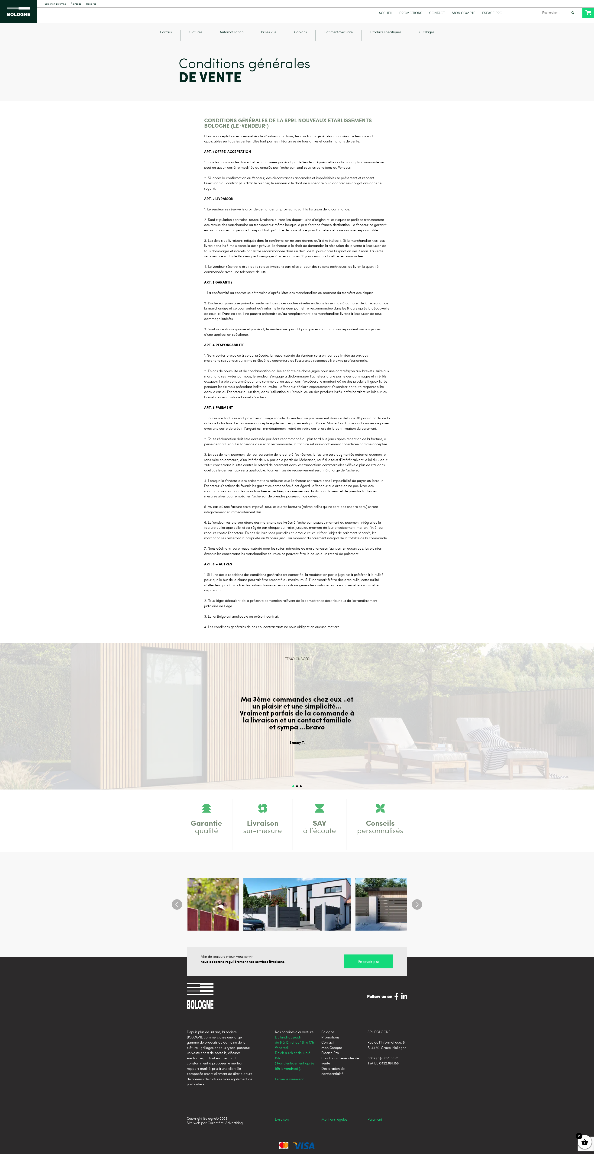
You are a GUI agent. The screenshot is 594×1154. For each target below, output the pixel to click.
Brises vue (268, 32)
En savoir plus (368, 961)
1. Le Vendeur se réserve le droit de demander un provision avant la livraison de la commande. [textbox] (277, 209)
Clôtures (195, 32)
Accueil (385, 13)
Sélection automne (55, 4)
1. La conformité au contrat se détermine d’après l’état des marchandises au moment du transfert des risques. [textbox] (289, 292)
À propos (76, 4)
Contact (437, 13)
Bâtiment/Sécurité (338, 32)
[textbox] (297, 151)
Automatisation (231, 32)
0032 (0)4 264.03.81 (383, 1058)
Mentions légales (334, 1119)
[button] (293, 786)
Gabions (300, 32)
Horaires (91, 4)
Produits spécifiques (385, 32)
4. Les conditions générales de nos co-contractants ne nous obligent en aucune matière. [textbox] (272, 626)
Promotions (410, 13)
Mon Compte (463, 13)
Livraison (282, 1119)
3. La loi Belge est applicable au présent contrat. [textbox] (241, 616)
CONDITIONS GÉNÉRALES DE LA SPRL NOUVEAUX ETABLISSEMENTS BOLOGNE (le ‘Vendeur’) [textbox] (288, 123)
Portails (166, 32)
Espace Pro (492, 13)
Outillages (426, 32)
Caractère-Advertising (225, 1122)
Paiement (375, 1119)
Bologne (327, 1031)
